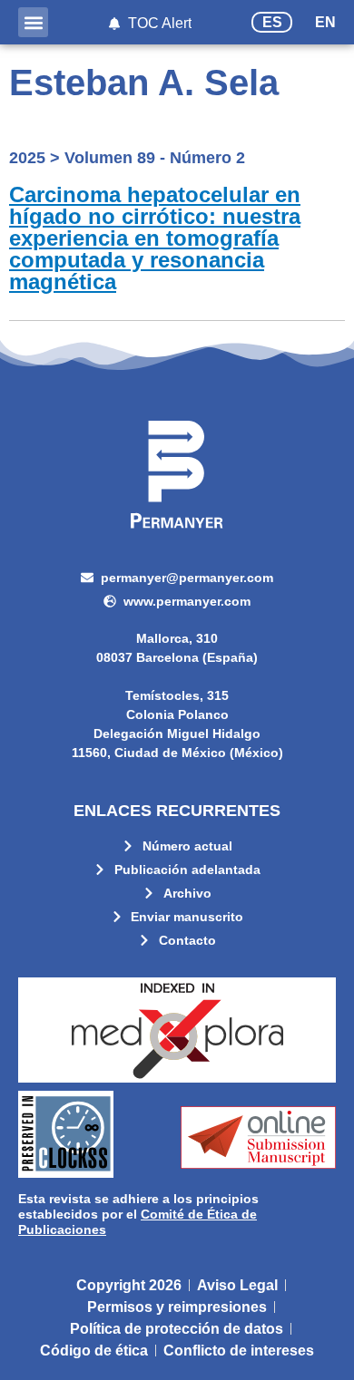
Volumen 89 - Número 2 (154, 158)
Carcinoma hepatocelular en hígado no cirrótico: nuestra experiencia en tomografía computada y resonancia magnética (154, 238)
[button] (33, 22)
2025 (27, 158)
